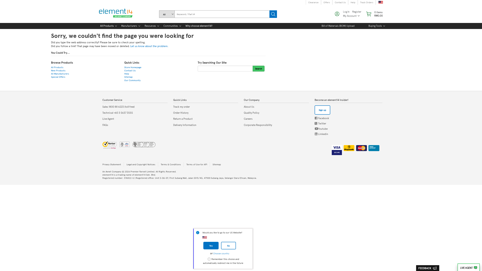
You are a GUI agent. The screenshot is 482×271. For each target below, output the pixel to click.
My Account (350, 16)
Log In (346, 11)
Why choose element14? (198, 25)
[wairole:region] (374, 14)
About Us (249, 106)
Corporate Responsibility (258, 125)
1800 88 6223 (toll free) (118, 106)
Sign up (322, 109)
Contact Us (340, 2)
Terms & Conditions (171, 164)
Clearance (313, 2)
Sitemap (128, 76)
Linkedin (316, 134)
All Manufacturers (60, 73)
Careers (248, 118)
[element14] (115, 13)
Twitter (316, 123)
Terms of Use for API (196, 164)
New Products (58, 70)
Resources (150, 25)
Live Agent (466, 267)
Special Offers (58, 76)
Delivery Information (184, 125)
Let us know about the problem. (149, 46)
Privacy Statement (111, 164)
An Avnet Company (111, 171)
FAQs (105, 125)
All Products (107, 25)
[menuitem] (106, 26)
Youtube (316, 128)
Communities (170, 25)
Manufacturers (129, 25)
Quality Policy (251, 112)
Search (273, 14)
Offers (326, 2)
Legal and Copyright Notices (141, 164)
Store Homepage (132, 67)
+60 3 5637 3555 (117, 112)
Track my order (181, 106)
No (228, 245)
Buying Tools (375, 25)
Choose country (221, 253)
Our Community (132, 80)
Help (353, 2)
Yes (211, 245)
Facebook (316, 118)
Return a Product (183, 118)
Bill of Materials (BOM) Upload (338, 25)
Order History (180, 112)
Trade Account (372, 147)
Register (356, 11)
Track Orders (366, 2)
